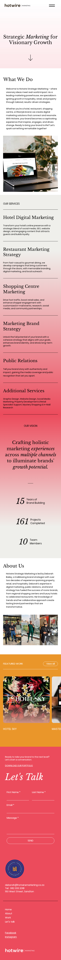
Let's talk (10, 921)
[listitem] (30, 225)
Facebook (10, 932)
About (8, 913)
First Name (13, 792)
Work (8, 917)
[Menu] (52, 6)
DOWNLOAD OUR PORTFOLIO (19, 765)
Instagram (11, 937)
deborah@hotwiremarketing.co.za (24, 885)
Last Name (39, 792)
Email (10, 805)
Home (8, 909)
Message (13, 817)
